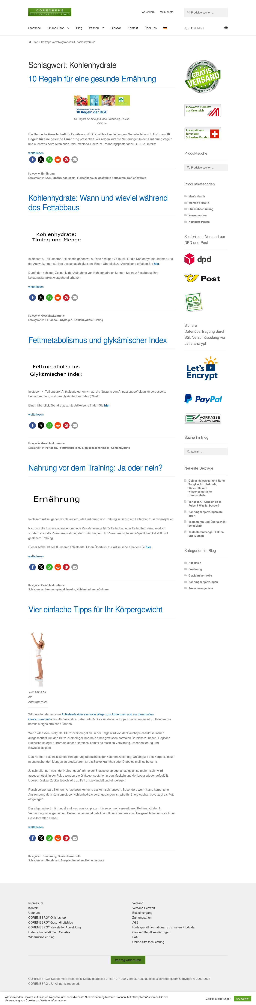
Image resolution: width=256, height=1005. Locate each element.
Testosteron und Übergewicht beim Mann (208, 523)
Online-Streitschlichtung (148, 942)
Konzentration (198, 215)
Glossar (116, 28)
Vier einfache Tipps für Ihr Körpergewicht (95, 608)
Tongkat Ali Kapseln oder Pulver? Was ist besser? (205, 503)
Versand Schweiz (144, 908)
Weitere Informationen (53, 1000)
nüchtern (103, 589)
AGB (135, 922)
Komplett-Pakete (199, 222)
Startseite (34, 28)
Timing (98, 320)
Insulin (70, 589)
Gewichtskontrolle (53, 315)
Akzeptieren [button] (242, 998)
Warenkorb (148, 12)
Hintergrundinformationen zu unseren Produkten (164, 927)
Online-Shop (56, 28)
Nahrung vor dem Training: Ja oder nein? (95, 467)
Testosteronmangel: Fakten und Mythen (206, 534)
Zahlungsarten (142, 917)
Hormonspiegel (55, 589)
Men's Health (197, 196)
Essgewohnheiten (72, 860)
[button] (32, 159)
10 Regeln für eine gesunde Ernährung (92, 78)
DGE (48, 178)
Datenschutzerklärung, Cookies (49, 932)
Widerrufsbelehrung (41, 937)
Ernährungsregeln (64, 178)
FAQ (135, 937)
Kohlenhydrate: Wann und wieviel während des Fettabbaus (98, 202)
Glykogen (66, 320)
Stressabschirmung (201, 209)
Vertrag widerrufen (128, 960)
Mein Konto (166, 12)
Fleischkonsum (87, 178)
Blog (79, 28)
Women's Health (199, 203)
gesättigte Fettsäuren (112, 178)
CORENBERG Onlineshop (47, 917)
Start (35, 42)
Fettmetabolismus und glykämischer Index (97, 339)
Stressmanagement (201, 588)
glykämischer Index (97, 447)
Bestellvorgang (142, 912)
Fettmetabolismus (71, 447)
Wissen (94, 28)
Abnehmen (52, 860)
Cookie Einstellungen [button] (218, 998)
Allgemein (195, 563)
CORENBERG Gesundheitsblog (50, 922)
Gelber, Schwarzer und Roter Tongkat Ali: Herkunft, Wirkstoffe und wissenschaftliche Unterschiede (207, 488)
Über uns (150, 28)
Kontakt (133, 28)
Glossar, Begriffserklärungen (151, 932)
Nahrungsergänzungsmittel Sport (206, 513)
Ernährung (48, 173)
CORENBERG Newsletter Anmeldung (54, 927)
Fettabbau (51, 320)
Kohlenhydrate (136, 178)
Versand (137, 903)
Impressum (35, 903)
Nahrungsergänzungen (203, 582)
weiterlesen (36, 153)
